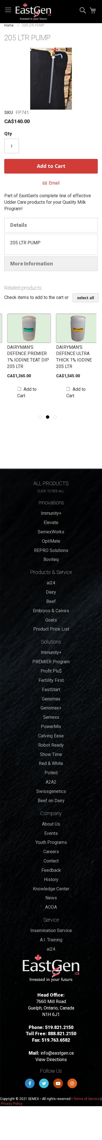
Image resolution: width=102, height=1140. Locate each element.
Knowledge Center (51, 888)
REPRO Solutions (51, 550)
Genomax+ (51, 708)
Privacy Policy (11, 1104)
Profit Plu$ (51, 671)
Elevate (51, 522)
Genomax (51, 699)
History (51, 879)
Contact (51, 861)
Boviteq (51, 559)
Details (18, 225)
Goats (51, 620)
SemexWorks (51, 531)
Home (9, 25)
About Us (51, 824)
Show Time (51, 754)
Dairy (51, 592)
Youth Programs (51, 842)
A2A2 (51, 782)
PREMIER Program (51, 661)
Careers (51, 851)
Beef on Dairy (51, 800)
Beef (51, 601)
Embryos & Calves (51, 610)
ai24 (51, 582)
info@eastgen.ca (57, 1053)
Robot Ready (51, 745)
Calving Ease (51, 735)
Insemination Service (51, 930)
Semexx (51, 717)
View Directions (51, 1059)
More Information (31, 264)
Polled (51, 772)
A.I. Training (51, 939)
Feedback (51, 870)
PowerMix (51, 726)
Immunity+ (51, 513)
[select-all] (86, 297)
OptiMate (51, 541)
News (51, 898)
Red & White (51, 763)
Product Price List (51, 629)
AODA (51, 907)
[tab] (51, 225)
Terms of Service (86, 1099)
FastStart (51, 689)
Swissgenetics (51, 791)
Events (51, 833)
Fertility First (51, 680)
